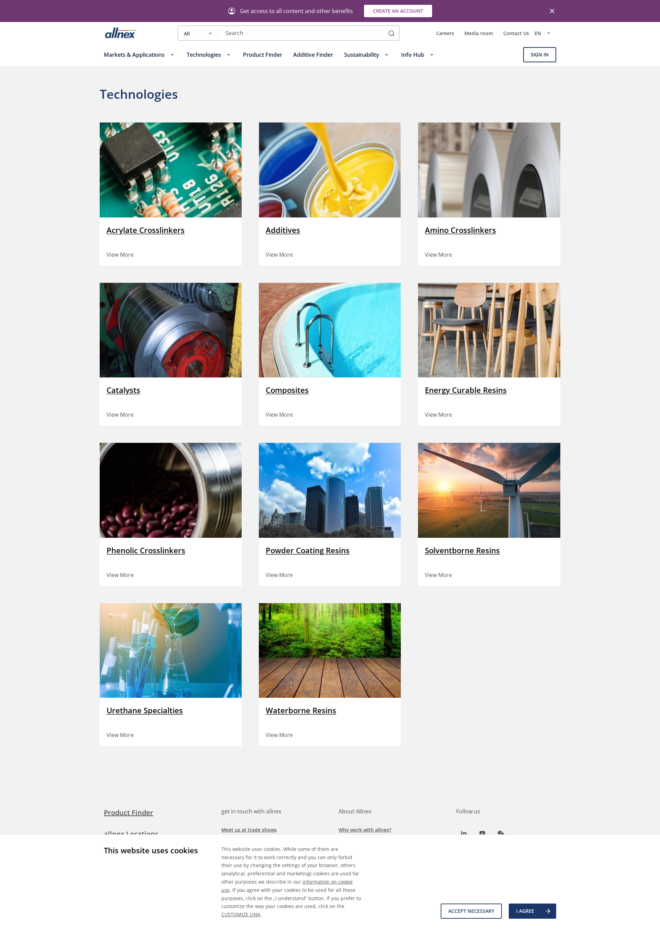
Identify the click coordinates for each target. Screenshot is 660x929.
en (538, 33)
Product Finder (128, 812)
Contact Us (516, 33)
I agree (525, 911)
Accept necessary (471, 911)
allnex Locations (131, 834)
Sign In (540, 54)
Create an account (398, 11)
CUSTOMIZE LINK (241, 914)
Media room (478, 33)
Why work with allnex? (365, 829)
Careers (445, 33)
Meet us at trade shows (249, 829)
